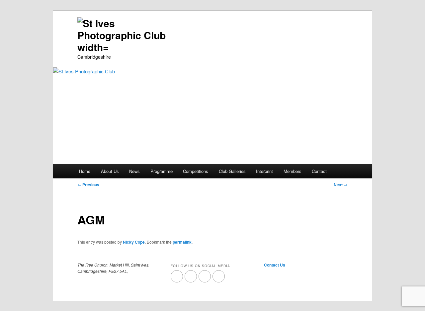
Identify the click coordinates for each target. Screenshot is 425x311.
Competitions (195, 171)
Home (84, 171)
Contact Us (274, 265)
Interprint (264, 171)
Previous (88, 185)
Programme (161, 171)
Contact (319, 171)
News (134, 171)
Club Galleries (232, 171)
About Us (110, 171)
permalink (182, 242)
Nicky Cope (134, 242)
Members (292, 171)
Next (341, 185)
